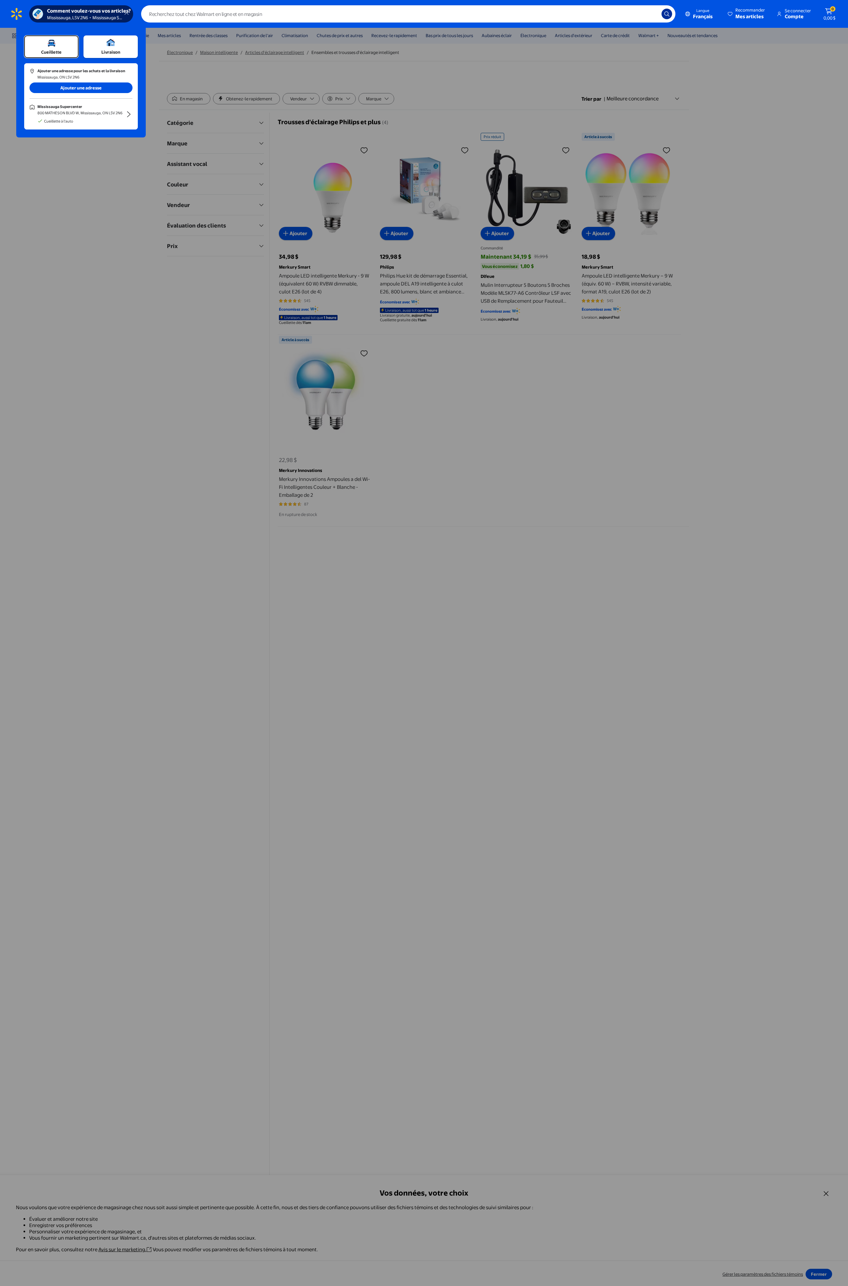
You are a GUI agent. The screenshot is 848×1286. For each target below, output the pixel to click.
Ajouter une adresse (81, 87)
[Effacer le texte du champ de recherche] (652, 14)
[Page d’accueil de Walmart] (16, 14)
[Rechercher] (667, 14)
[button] (746, 14)
